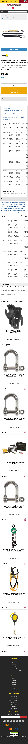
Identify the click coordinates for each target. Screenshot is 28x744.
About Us (14, 678)
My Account (14, 662)
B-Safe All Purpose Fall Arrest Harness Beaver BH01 (14, 594)
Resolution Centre (14, 672)
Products (14, 688)
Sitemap (14, 690)
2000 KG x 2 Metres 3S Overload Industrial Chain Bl (14, 550)
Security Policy (14, 704)
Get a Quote (14, 49)
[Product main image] (14, 34)
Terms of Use (14, 696)
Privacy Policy (14, 698)
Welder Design (14, 668)
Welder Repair (14, 666)
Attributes (6, 284)
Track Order (14, 664)
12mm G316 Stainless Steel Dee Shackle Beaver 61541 (14, 419)
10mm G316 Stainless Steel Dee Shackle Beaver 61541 (14, 375)
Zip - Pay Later (14, 708)
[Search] (25, 11)
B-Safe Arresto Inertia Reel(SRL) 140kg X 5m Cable (14, 637)
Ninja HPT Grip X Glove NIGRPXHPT (14, 331)
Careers (14, 684)
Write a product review (8, 294)
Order (14, 89)
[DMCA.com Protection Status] (14, 733)
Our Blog (14, 680)
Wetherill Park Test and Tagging (14, 670)
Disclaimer (14, 706)
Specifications (8, 99)
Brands (14, 686)
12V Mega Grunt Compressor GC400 (14, 462)
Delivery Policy (14, 702)
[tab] (14, 99)
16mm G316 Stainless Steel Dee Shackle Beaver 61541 (14, 506)
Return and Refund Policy (14, 700)
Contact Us (14, 682)
